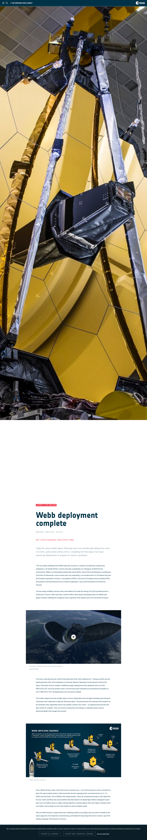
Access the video (34, 669)
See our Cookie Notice (103, 834)
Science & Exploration (48, 540)
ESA (37, 540)
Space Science (62, 540)
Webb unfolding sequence (37, 780)
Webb (71, 540)
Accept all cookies (49, 834)
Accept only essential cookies (79, 834)
